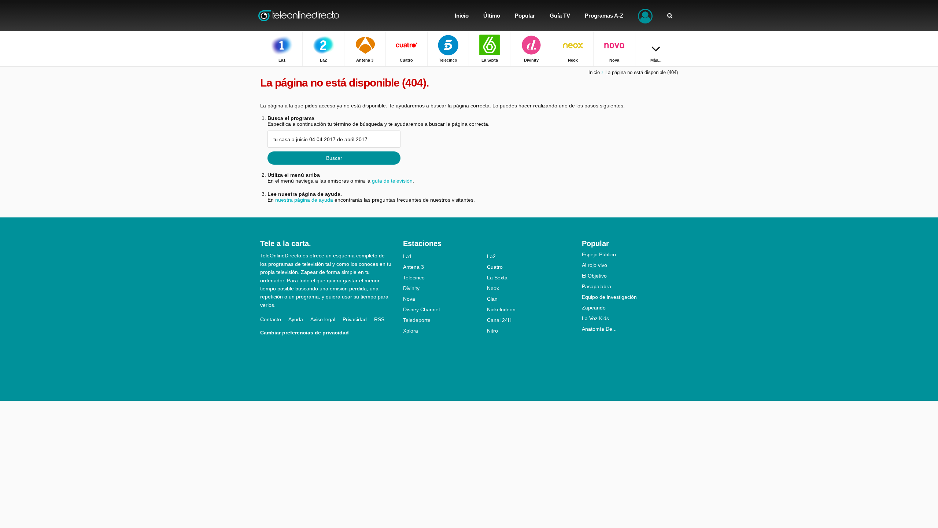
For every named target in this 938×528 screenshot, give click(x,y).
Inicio (594, 72)
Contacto (270, 319)
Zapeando (594, 308)
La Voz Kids (595, 318)
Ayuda (295, 319)
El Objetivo (594, 276)
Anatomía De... (599, 329)
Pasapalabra (596, 286)
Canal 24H (499, 320)
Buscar (334, 158)
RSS (379, 319)
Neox (493, 288)
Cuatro (495, 267)
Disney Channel (421, 309)
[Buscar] (670, 15)
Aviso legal (322, 319)
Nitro (492, 331)
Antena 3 (413, 267)
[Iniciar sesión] (645, 15)
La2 (491, 256)
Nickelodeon (501, 309)
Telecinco (414, 277)
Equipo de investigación (609, 297)
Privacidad (355, 319)
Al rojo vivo (594, 265)
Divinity (411, 288)
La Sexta (497, 277)
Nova (409, 299)
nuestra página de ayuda (304, 200)
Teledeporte (417, 320)
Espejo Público (599, 254)
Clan (492, 299)
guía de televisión (392, 181)
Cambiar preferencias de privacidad (304, 333)
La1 (407, 256)
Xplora (410, 331)
